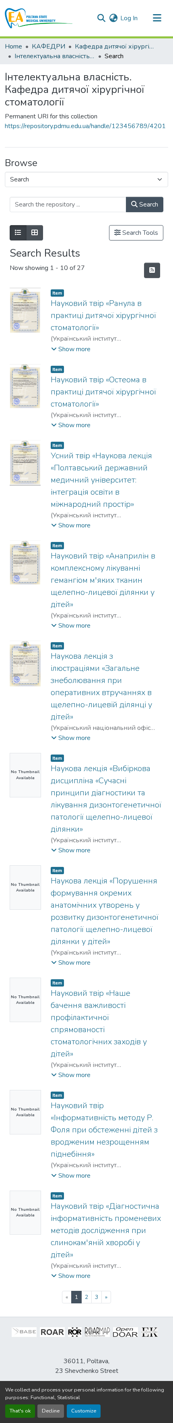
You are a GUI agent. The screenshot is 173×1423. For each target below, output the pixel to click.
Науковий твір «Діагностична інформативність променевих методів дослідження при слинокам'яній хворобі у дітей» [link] (106, 1230)
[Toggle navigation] (157, 18)
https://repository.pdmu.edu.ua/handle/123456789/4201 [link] (85, 126)
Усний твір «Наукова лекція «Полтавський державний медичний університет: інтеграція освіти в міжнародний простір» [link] (101, 480)
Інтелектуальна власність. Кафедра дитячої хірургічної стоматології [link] (54, 56)
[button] (39, 18)
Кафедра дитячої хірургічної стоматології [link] (115, 46)
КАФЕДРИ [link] (48, 46)
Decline (51, 1411)
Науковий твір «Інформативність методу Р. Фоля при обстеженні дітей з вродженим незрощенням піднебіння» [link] (104, 1129)
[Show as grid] (34, 232)
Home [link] (13, 46)
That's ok (20, 1411)
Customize (83, 1411)
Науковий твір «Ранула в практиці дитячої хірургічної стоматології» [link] (103, 315)
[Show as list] (18, 232)
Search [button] (148, 204)
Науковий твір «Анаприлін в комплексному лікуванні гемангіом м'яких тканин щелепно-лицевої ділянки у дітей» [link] (103, 580)
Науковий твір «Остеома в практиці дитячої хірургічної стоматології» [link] (103, 391)
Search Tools (139, 232)
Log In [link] (129, 18)
